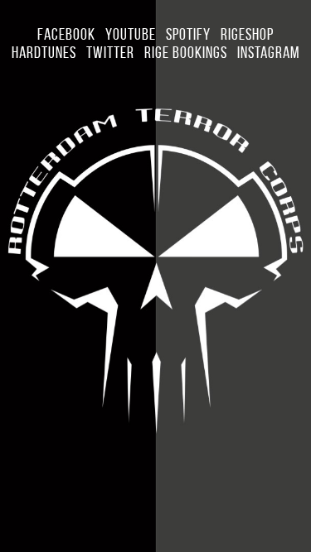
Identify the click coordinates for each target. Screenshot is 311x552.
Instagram (268, 52)
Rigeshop (247, 34)
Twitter (110, 52)
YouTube (130, 34)
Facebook (66, 34)
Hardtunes (44, 52)
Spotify (188, 34)
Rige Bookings (185, 52)
